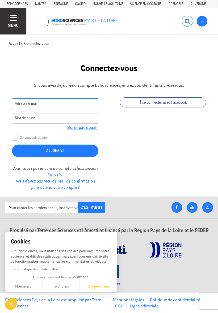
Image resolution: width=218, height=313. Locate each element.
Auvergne (198, 4)
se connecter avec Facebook (164, 102)
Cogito (80, 4)
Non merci (23, 286)
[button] (11, 304)
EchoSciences (17, 4)
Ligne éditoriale (144, 305)
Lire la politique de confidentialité (34, 269)
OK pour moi (98, 286)
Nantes (40, 4)
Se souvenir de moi (34, 137)
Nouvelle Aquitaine (108, 4)
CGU (119, 305)
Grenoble (176, 4)
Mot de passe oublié (82, 128)
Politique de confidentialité (175, 299)
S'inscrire (55, 174)
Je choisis (61, 286)
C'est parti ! (91, 207)
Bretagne (60, 4)
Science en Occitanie (145, 4)
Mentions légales (128, 299)
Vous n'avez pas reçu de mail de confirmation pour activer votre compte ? (55, 184)
